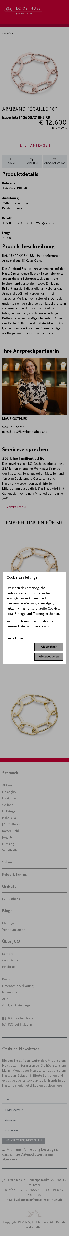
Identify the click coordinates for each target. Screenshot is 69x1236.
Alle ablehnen (49, 647)
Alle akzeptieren (49, 656)
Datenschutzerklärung (33, 626)
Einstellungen (15, 638)
